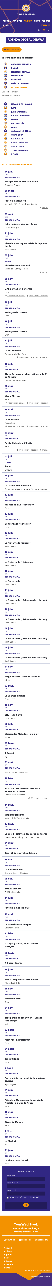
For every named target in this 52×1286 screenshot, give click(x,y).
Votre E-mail (11, 1190)
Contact (45, 25)
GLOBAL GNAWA (12, 177)
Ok (26, 1205)
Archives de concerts (11, 95)
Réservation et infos (16, 295)
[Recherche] (39, 30)
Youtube (10, 1240)
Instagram (42, 1240)
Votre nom (11, 1175)
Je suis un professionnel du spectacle (25, 1197)
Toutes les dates (13, 49)
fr (44, 30)
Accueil (7, 21)
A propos (7, 25)
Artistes (17, 21)
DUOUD (8, 261)
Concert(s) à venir (9, 91)
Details (45, 207)
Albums (46, 21)
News (37, 21)
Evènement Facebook (38, 295)
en (48, 30)
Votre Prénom (12, 1183)
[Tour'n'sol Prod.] (26, 8)
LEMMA (8, 462)
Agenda (28, 21)
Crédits (47, 1277)
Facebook (26, 1240)
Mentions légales (36, 1277)
